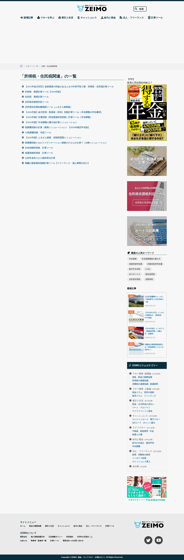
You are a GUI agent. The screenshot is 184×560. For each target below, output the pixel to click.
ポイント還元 (149, 423)
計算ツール (110, 526)
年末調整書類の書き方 (151, 259)
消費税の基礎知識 (140, 384)
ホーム (22, 526)
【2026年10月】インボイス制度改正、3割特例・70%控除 (154, 315)
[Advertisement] (92, 41)
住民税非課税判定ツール (37, 102)
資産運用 (144, 431)
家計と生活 (143, 400)
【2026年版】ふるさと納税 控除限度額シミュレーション (53, 137)
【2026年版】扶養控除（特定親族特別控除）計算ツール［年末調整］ (58, 117)
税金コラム (137, 392)
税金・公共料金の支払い (143, 404)
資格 (134, 377)
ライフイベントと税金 (142, 411)
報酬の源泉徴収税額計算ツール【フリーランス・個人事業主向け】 (57, 163)
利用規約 (69, 537)
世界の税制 (149, 392)
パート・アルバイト (141, 407)
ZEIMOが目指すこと (85, 537)
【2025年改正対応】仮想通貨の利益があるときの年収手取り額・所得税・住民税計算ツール (69, 86)
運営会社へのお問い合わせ (73, 541)
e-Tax (147, 269)
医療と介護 (137, 434)
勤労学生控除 (134, 269)
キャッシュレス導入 (141, 461)
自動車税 (149, 279)
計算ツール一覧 (32, 66)
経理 (134, 454)
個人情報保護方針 (38, 537)
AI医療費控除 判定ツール (38, 132)
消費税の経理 (144, 454)
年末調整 (133, 259)
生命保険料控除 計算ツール (39, 147)
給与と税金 (143, 439)
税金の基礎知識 (145, 377)
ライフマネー (144, 427)
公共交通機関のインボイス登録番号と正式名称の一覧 (154, 299)
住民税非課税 (134, 279)
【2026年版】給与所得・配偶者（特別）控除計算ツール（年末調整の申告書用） (64, 112)
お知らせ (23, 541)
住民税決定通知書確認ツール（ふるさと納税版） (48, 107)
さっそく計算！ (146, 239)
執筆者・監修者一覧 (38, 541)
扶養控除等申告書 (154, 264)
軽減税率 (154, 384)
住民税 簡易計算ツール (37, 96)
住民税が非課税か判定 (146, 202)
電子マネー (155, 419)
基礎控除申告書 (135, 264)
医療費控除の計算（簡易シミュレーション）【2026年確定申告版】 (57, 127)
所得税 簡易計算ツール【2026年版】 (43, 91)
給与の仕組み (138, 443)
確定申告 (150, 443)
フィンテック (150, 396)
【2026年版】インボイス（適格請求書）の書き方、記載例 (154, 331)
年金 (152, 431)
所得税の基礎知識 (140, 380)
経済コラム (137, 396)
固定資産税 (150, 274)
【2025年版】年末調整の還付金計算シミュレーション (51, 122)
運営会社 (23, 537)
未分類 (140, 466)
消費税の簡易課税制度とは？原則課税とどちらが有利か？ (154, 347)
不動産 (135, 431)
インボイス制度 (139, 458)
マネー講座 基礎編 (147, 373)
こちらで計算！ (146, 171)
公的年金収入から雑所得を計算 (40, 158)
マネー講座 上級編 (147, 389)
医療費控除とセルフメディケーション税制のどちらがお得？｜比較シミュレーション (66, 142)
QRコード (136, 423)
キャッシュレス (145, 416)
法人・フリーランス (147, 451)
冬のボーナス (134, 274)
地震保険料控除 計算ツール (39, 153)
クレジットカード (140, 419)
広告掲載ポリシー (55, 537)
